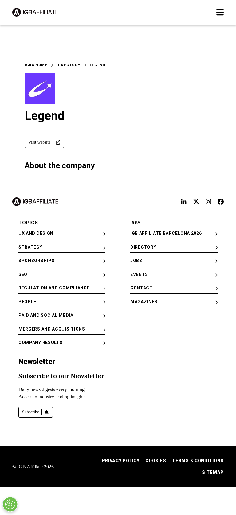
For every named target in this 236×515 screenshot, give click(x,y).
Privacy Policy (121, 460)
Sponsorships (36, 260)
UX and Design (35, 233)
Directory (68, 65)
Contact (141, 287)
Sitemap (213, 472)
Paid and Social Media (45, 315)
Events (139, 274)
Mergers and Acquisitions (51, 329)
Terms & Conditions (198, 460)
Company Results (40, 342)
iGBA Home (36, 65)
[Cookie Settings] (10, 504)
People (27, 301)
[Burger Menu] (220, 12)
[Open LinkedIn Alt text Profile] (184, 202)
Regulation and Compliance (54, 287)
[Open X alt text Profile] (196, 202)
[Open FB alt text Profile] (221, 202)
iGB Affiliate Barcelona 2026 (166, 233)
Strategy (30, 247)
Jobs (136, 260)
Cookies (155, 460)
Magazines (143, 301)
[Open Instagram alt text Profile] (208, 202)
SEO (22, 274)
